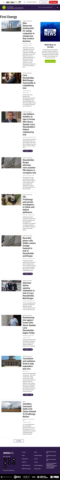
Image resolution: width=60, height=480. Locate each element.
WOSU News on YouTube (50, 46)
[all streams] (58, 7)
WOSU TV (24, 462)
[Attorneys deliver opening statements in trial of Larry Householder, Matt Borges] (11, 285)
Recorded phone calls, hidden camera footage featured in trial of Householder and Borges (29, 247)
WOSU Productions (26, 468)
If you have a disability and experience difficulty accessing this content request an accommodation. (51, 466)
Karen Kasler (25, 137)
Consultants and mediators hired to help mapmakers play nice (29, 363)
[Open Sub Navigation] (37, 2)
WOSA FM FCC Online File (51, 456)
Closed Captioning (38, 465)
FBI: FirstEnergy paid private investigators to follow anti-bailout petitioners (29, 205)
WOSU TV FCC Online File (51, 460)
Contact (36, 462)
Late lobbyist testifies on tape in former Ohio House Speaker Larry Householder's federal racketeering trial (29, 124)
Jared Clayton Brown (27, 90)
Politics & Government (27, 21)
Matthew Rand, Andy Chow (28, 335)
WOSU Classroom (26, 465)
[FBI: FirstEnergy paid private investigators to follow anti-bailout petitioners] (11, 199)
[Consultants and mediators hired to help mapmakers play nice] (11, 361)
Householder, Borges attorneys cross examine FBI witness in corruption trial (29, 166)
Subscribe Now (50, 61)
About (35, 452)
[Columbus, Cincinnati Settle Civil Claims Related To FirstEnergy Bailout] (11, 406)
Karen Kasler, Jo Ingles (27, 43)
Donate (54, 2)
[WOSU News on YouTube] (50, 32)
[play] (4, 7)
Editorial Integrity (38, 455)
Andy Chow (25, 175)
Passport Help (37, 468)
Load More (18, 441)
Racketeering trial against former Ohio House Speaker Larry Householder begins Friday (29, 325)
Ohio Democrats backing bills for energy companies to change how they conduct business (29, 32)
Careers (36, 458)
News (24, 401)
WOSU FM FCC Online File (51, 452)
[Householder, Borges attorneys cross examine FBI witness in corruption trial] (11, 162)
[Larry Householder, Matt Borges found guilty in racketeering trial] (11, 78)
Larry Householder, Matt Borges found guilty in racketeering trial (29, 81)
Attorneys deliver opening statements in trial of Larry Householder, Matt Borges (29, 291)
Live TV (44, 2)
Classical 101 (25, 458)
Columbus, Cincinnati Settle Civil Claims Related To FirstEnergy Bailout (29, 410)
